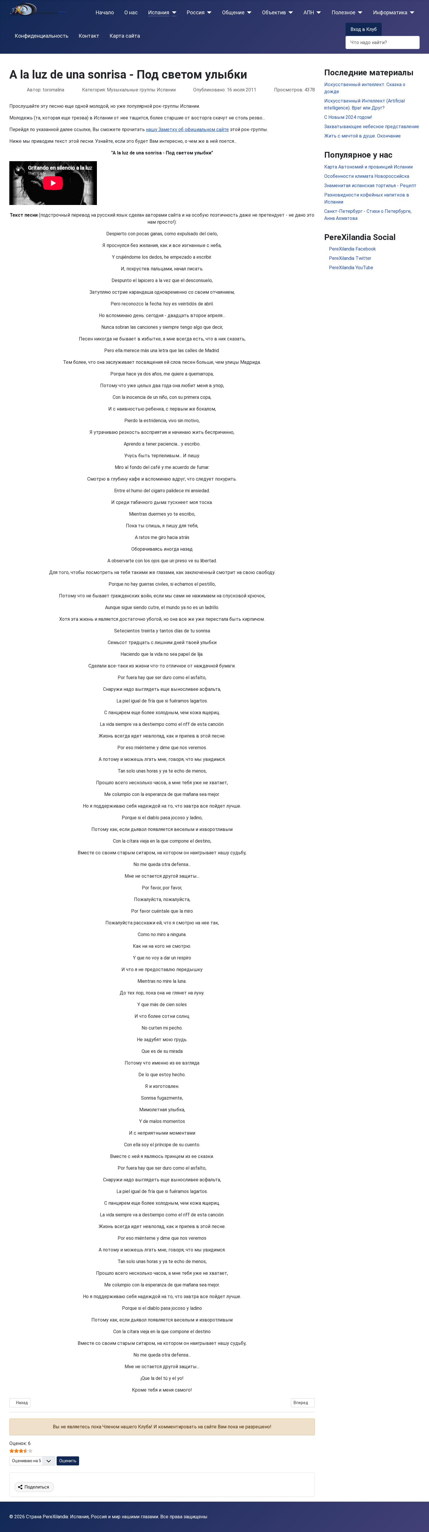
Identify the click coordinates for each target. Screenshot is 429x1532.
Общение (233, 12)
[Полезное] (359, 12)
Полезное (343, 12)
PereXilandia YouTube (350, 267)
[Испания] (173, 12)
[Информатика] (411, 12)
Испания (158, 12)
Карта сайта (124, 36)
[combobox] (383, 42)
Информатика (390, 12)
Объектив (274, 12)
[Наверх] (418, 1521)
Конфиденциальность (41, 36)
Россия (196, 12)
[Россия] (208, 12)
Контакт (89, 36)
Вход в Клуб (363, 29)
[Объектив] (289, 12)
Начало (105, 12)
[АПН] (317, 12)
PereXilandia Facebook (352, 249)
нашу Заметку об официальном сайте (187, 129)
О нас (131, 12)
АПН (309, 12)
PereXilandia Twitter (349, 258)
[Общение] (248, 12)
